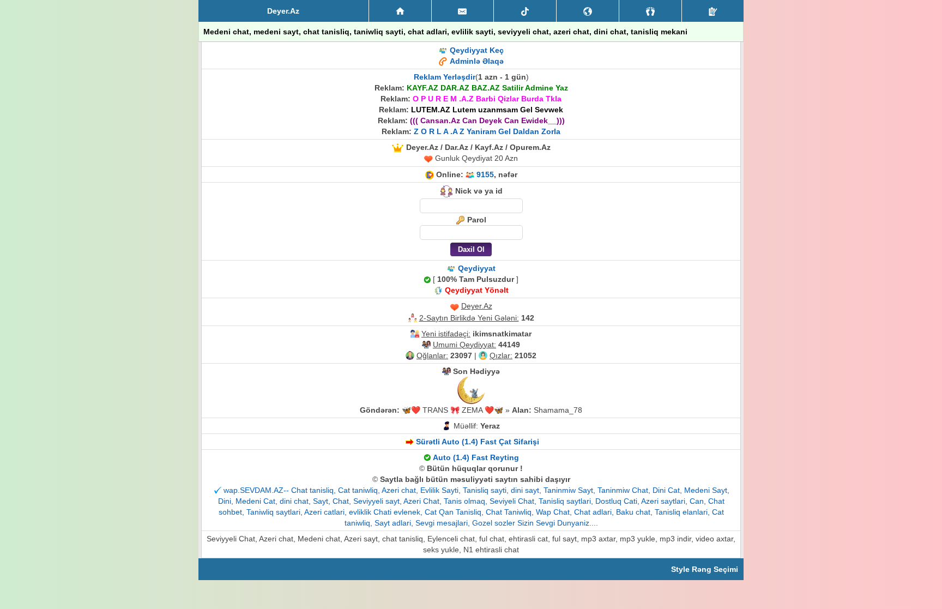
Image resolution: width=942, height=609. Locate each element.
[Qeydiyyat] (713, 11)
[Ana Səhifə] (400, 11)
